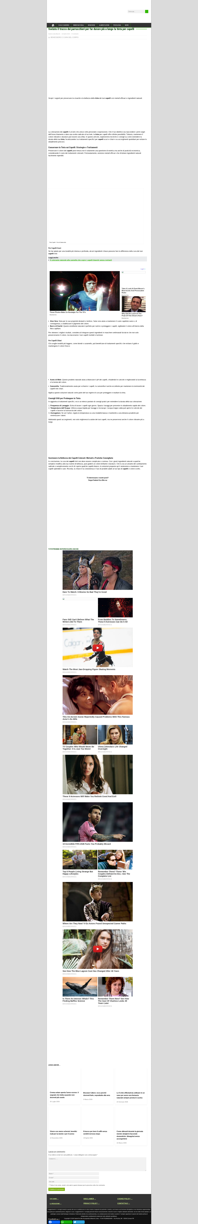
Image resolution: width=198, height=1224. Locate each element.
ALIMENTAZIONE (104, 25)
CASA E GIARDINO (63, 25)
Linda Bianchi (56, 34)
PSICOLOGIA (117, 25)
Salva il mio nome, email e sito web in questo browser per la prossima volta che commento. (77, 1185)
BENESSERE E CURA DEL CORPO (64, 37)
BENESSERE (91, 25)
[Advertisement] (97, 115)
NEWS (127, 25)
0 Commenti (75, 34)
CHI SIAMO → (54, 1199)
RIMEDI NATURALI (78, 25)
